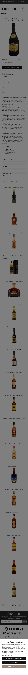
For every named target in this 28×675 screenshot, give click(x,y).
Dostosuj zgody (14, 662)
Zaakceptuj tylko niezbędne (14, 658)
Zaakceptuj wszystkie (14, 666)
